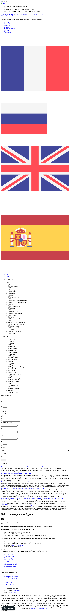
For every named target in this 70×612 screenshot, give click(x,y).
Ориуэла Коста (15, 376)
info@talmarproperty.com (11, 576)
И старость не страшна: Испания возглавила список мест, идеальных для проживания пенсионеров (32, 498)
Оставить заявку (9, 28)
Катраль (12, 354)
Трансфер (7, 561)
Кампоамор (13, 352)
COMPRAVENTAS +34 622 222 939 (12, 14)
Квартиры (13, 333)
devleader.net (17, 590)
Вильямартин (14, 388)
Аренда (6, 27)
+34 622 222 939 (9, 582)
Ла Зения (13, 372)
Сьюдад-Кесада (15, 356)
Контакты (7, 30)
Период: (3, 447)
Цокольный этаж (15, 310)
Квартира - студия (15, 306)
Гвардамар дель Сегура (17, 367)
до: (2, 405)
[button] (8, 608)
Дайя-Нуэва (14, 357)
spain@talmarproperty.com (12, 578)
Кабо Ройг (13, 350)
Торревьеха (7, 32)
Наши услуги (8, 554)
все (8, 282)
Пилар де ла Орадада (16, 378)
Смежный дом (14, 297)
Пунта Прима (14, 381)
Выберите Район (6, 395)
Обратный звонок (6, 16)
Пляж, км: (4, 417)
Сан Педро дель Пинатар (18, 392)
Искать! (3, 460)
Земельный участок (16, 313)
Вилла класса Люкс (16, 319)
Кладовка (13, 315)
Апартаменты (14, 286)
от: (1, 403)
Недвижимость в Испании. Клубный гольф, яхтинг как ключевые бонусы (24, 488)
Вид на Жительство (10, 564)
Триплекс (13, 317)
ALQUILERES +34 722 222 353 (33, 14)
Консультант (16, 16)
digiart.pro (14, 592)
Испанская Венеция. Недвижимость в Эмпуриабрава (17, 473)
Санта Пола (14, 385)
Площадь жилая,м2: (7, 422)
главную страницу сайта (19, 545)
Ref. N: (3, 435)
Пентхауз (13, 299)
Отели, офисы (14, 326)
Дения (12, 361)
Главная (6, 22)
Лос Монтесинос (15, 374)
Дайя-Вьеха (14, 359)
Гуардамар (13, 365)
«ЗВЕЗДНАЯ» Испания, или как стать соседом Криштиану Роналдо (22, 505)
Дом (11, 304)
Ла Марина (13, 368)
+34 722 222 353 (9, 584)
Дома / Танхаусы (15, 331)
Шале (12, 295)
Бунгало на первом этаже (18, 302)
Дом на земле (14, 321)
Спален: (3, 412)
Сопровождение (9, 558)
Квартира (13, 308)
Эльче (12, 363)
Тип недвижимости (7, 279)
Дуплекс (12, 293)
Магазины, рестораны (17, 324)
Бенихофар (13, 348)
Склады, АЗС (14, 328)
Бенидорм (13, 346)
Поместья (13, 291)
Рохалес (12, 383)
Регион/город (5, 336)
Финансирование (9, 556)
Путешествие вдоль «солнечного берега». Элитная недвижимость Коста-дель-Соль (26, 467)
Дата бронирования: (7, 442)
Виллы (12, 288)
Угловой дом (14, 311)
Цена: (2, 401)
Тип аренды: (5, 453)
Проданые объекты (10, 566)
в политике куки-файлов (39, 608)
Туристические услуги (11, 563)
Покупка (7, 25)
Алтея (12, 343)
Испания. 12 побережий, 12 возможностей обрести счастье (19, 482)
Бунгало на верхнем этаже (18, 300)
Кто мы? (7, 24)
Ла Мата (12, 370)
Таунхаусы (13, 290)
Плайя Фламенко (15, 379)
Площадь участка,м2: (7, 429)
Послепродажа (8, 559)
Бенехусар (13, 345)
